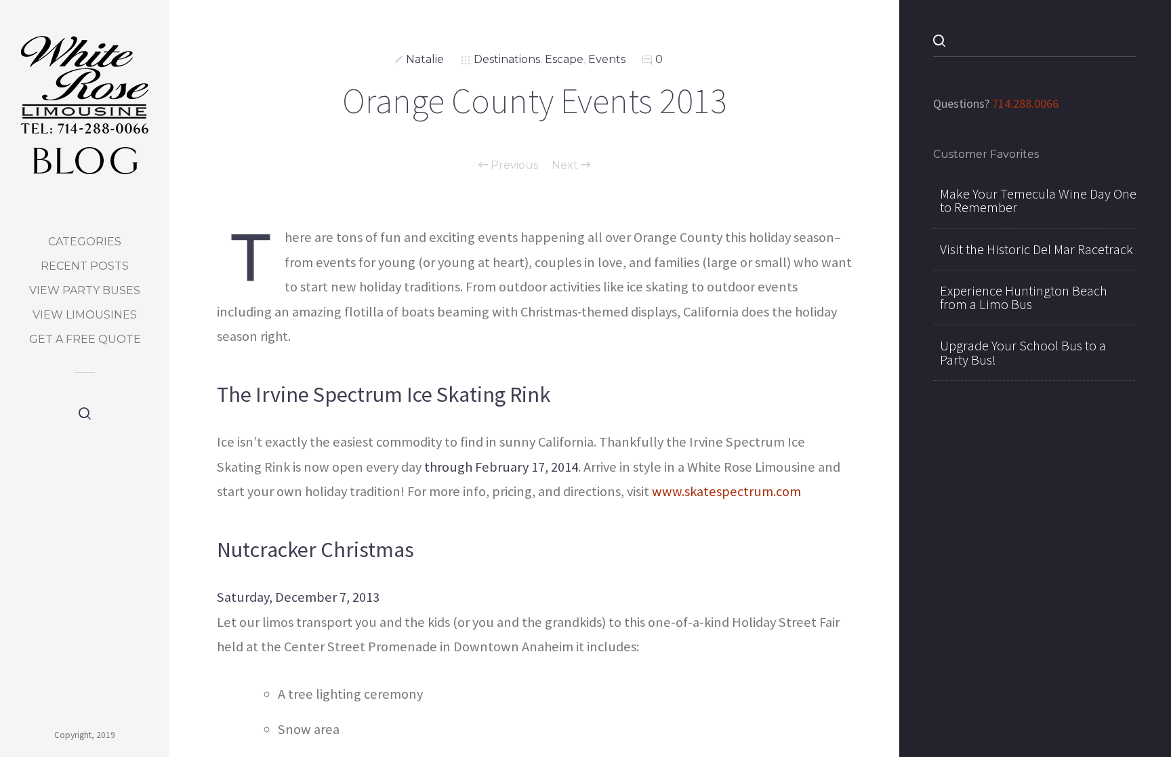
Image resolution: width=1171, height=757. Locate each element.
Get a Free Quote (85, 339)
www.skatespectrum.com (726, 491)
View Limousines (85, 314)
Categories (84, 241)
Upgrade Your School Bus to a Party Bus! (1023, 352)
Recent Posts (85, 266)
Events (606, 59)
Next (566, 165)
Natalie (425, 59)
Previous (513, 165)
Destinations (507, 59)
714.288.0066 (1025, 103)
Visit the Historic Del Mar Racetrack (1036, 249)
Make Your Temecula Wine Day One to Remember (1038, 200)
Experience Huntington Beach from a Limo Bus (1023, 297)
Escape (564, 59)
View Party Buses (84, 290)
